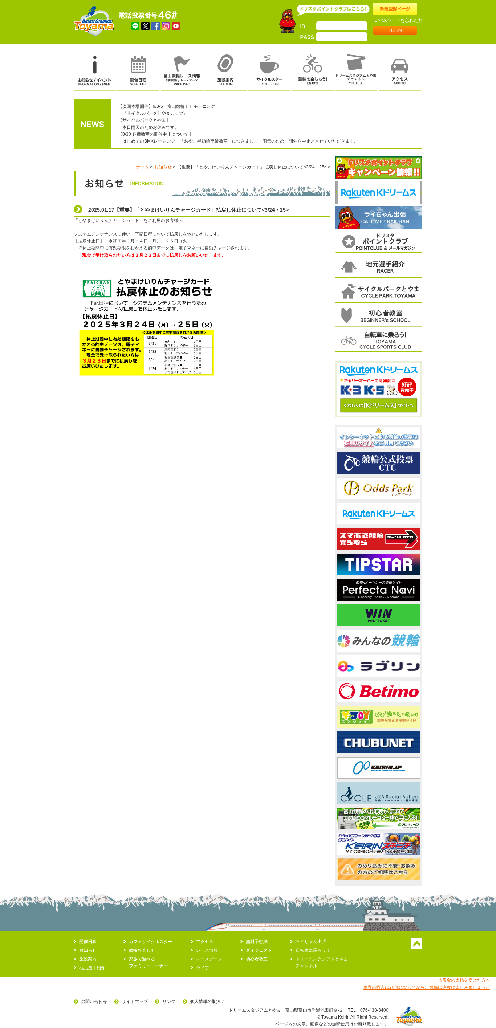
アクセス (205, 941)
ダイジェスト (259, 950)
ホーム (142, 167)
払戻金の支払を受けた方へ (464, 980)
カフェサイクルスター (150, 941)
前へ (336, 192)
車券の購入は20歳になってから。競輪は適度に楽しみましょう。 (426, 987)
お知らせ (163, 167)
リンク (168, 1001)
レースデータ (209, 959)
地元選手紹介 (92, 967)
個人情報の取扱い (207, 1001)
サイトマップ (135, 1001)
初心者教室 (257, 959)
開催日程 (88, 941)
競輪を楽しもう (144, 950)
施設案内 (88, 959)
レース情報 (207, 950)
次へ (421, 192)
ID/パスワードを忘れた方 (397, 20)
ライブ (202, 967)
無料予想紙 (257, 941)
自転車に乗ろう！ (313, 950)
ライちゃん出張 (311, 941)
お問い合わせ (94, 1001)
